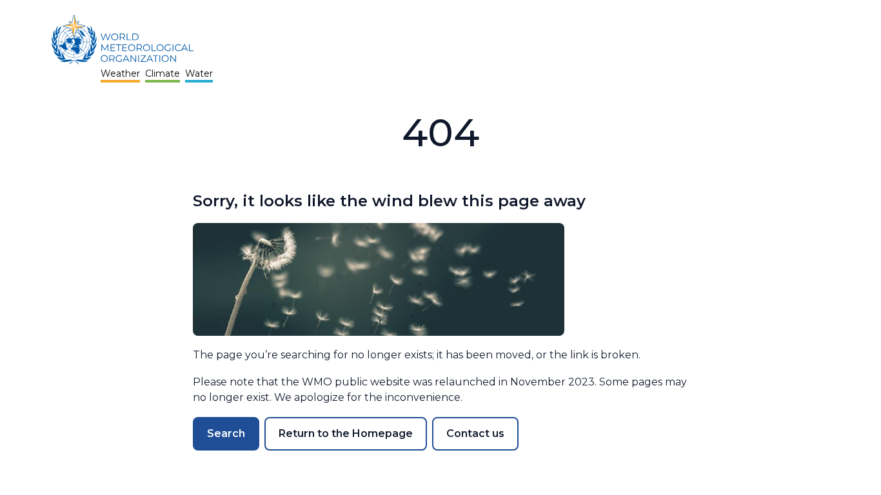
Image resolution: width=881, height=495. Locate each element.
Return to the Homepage (346, 433)
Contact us (475, 433)
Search (226, 433)
